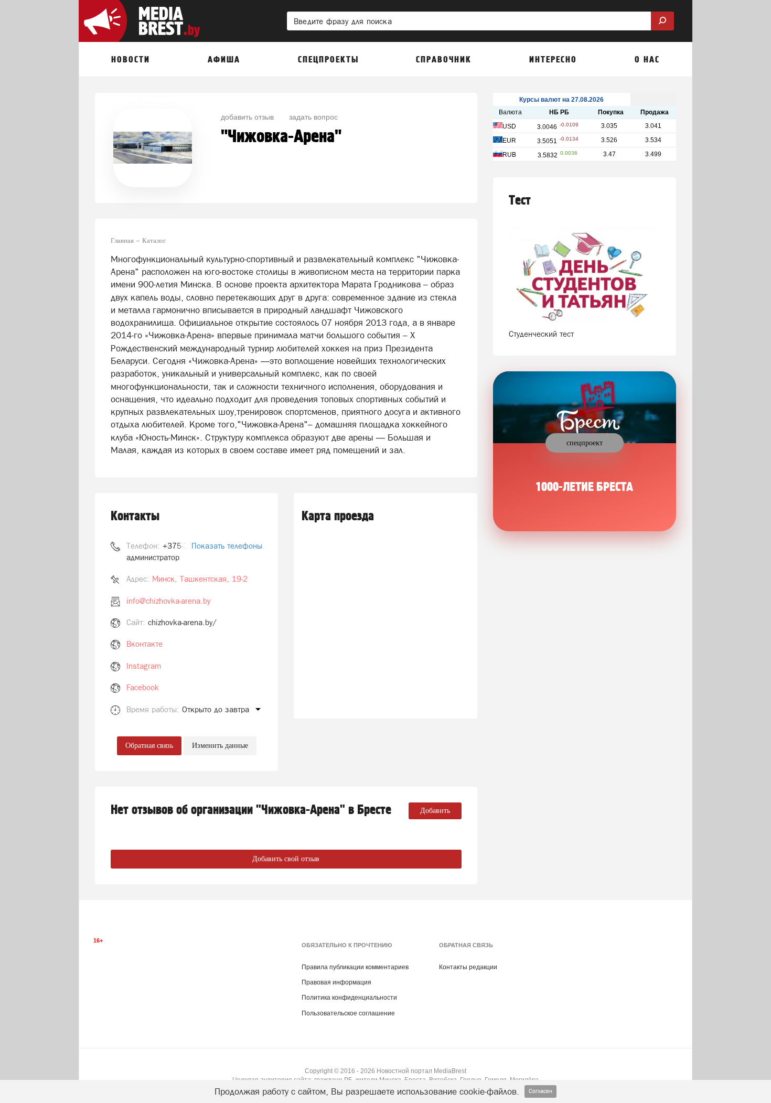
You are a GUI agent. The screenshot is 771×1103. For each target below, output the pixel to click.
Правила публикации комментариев (355, 967)
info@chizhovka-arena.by (168, 600)
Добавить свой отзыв (285, 859)
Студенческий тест (541, 333)
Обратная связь (149, 745)
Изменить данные (220, 745)
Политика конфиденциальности (349, 997)
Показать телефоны (226, 545)
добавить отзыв (247, 116)
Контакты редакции (468, 967)
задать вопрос (313, 116)
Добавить (435, 811)
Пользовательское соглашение (348, 1013)
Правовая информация (336, 982)
